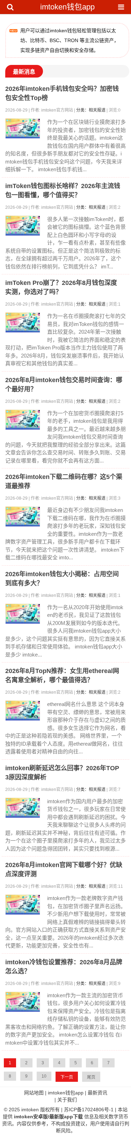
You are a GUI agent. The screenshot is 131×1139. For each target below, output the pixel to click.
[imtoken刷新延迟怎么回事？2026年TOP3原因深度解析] (22, 808)
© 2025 (12, 1109)
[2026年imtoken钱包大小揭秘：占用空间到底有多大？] (22, 614)
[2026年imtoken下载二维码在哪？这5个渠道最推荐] (22, 516)
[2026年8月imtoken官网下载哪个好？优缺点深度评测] (22, 904)
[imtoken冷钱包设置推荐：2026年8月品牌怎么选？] (22, 1002)
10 (44, 1076)
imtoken (30, 1109)
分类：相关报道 (90, 110)
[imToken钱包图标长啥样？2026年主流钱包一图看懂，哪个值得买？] (22, 225)
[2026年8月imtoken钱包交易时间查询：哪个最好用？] (22, 419)
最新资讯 (97, 1092)
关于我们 (67, 1100)
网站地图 (34, 1092)
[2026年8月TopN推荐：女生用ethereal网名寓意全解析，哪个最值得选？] (22, 710)
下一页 (66, 1077)
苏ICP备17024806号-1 (89, 1109)
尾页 (91, 1077)
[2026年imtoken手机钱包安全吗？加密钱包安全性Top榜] (22, 128)
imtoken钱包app (67, 6)
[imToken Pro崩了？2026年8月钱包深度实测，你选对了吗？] (22, 322)
